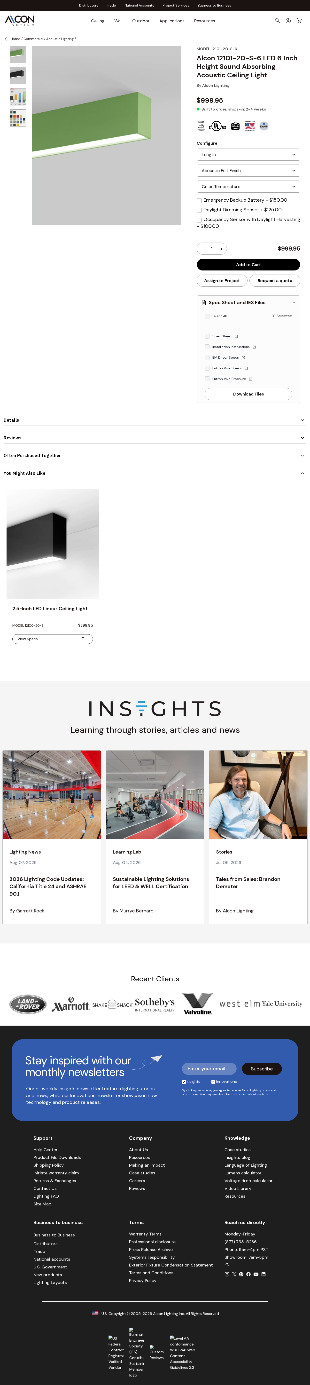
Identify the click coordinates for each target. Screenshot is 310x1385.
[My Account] (288, 21)
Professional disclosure (152, 1242)
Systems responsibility (152, 1257)
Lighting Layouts (50, 1282)
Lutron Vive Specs (227, 368)
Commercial (33, 39)
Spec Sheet (222, 336)
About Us (138, 1150)
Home (15, 39)
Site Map (42, 1204)
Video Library (238, 1188)
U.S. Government (50, 1267)
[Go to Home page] (19, 21)
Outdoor (141, 21)
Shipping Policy (48, 1165)
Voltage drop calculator (249, 1181)
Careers (137, 1181)
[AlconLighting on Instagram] (227, 1274)
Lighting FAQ (46, 1196)
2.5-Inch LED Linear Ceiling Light (50, 608)
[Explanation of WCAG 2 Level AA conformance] (186, 1353)
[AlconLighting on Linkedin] (263, 1274)
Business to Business (214, 5)
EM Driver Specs (226, 357)
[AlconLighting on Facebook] (248, 1274)
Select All (219, 316)
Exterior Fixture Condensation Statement (171, 1265)
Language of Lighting (246, 1165)
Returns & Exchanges (54, 1181)
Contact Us (45, 1188)
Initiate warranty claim (56, 1173)
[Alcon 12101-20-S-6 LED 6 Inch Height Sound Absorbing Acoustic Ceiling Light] (18, 54)
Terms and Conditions (151, 1273)
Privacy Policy (142, 1280)
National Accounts (139, 5)
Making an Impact (147, 1165)
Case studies (142, 1173)
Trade (111, 5)
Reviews (13, 438)
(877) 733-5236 (241, 1242)
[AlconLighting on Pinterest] (241, 1274)
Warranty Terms (145, 1234)
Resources (204, 21)
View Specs (27, 638)
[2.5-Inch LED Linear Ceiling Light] (53, 544)
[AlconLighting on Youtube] (256, 1274)
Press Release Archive (151, 1249)
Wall (118, 21)
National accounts (51, 1259)
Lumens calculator (243, 1173)
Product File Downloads (57, 1157)
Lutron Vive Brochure (229, 379)
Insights (193, 1081)
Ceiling (98, 21)
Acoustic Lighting (60, 39)
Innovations (226, 1081)
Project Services (176, 5)
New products (47, 1275)
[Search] (277, 21)
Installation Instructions (231, 347)
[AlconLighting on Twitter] (234, 1274)
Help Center (45, 1150)
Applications (172, 21)
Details (11, 420)
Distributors (88, 5)
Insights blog (237, 1157)
